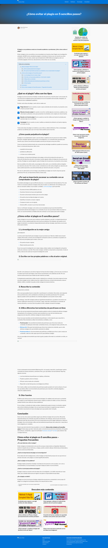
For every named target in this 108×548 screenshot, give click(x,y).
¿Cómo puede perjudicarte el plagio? (31, 68)
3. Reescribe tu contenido (30, 79)
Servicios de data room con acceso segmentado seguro (29, 485)
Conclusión (24, 85)
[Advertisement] (43, 38)
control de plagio (47, 186)
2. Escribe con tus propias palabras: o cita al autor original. (37, 77)
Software (73, 1)
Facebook (45, 430)
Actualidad (87, 1)
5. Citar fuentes (27, 83)
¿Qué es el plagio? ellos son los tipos (29, 66)
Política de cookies (46, 541)
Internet (66, 1)
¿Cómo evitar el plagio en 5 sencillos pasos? (32, 73)
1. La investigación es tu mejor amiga (32, 75)
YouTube (54, 430)
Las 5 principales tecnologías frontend (58, 484)
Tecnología (79, 1)
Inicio (43, 539)
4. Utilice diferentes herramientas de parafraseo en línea (36, 81)
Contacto (44, 544)
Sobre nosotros (45, 542)
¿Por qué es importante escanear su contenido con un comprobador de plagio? (42, 70)
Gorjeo (50, 430)
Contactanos (69, 544)
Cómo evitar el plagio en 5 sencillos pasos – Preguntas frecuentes (37, 87)
